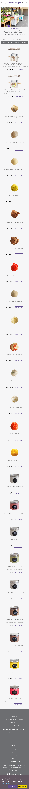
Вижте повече (6, 783)
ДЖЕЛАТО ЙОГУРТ (14, 328)
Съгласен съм (22, 786)
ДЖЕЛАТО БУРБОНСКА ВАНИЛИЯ (14, 301)
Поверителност (14, 725)
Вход (14, 749)
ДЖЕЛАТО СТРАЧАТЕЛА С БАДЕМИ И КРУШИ (14, 117)
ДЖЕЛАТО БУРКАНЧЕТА (20, 42)
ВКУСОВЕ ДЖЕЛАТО (7, 42)
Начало (3, 39)
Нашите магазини (14, 732)
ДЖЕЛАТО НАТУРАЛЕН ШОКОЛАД (15, 248)
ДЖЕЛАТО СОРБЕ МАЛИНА (14, 275)
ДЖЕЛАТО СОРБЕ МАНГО (14, 460)
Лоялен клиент (14, 742)
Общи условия (14, 722)
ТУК (19, 765)
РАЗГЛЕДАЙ (19, 69)
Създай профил (14, 752)
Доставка (14, 716)
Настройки (12, 786)
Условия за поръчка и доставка (15, 719)
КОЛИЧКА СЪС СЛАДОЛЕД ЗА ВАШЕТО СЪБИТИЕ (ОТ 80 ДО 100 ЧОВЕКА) (14, 90)
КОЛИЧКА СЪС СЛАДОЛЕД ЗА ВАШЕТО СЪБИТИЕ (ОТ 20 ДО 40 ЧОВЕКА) (14, 64)
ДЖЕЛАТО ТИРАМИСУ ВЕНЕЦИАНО (15, 142)
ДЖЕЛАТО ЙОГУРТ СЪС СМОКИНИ (15, 381)
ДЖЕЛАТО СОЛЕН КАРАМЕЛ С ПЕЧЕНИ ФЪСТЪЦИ (14, 170)
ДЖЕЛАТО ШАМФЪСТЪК (14, 195)
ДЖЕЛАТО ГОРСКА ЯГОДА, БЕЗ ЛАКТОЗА (15, 513)
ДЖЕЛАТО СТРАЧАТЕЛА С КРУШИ (15, 592)
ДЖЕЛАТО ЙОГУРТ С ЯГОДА (14, 354)
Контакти (14, 758)
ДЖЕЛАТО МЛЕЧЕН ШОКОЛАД (15, 222)
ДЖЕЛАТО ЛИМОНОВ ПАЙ (15, 407)
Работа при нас (14, 738)
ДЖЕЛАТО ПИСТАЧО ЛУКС (15, 566)
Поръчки (14, 755)
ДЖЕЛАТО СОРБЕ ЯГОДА (14, 433)
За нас (14, 735)
